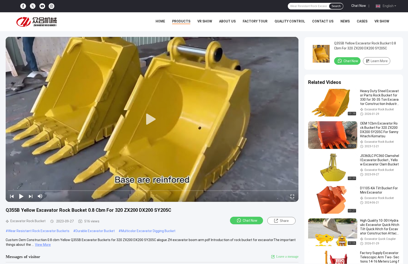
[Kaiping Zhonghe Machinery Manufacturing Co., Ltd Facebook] (23, 6)
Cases (362, 21)
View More (43, 245)
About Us (227, 21)
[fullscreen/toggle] (292, 196)
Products (181, 21)
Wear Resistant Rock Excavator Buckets (38, 231)
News (345, 21)
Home (160, 21)
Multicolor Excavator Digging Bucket (148, 231)
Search (336, 6)
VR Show (204, 21)
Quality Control (290, 21)
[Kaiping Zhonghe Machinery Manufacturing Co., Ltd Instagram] (51, 6)
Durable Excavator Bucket (95, 231)
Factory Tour (255, 21)
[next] (30, 196)
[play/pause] (21, 196)
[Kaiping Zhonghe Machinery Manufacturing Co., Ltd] (38, 22)
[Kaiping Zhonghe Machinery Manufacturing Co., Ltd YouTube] (42, 6)
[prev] (12, 196)
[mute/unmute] (40, 196)
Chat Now (358, 6)
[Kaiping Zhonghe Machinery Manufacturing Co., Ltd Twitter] (32, 6)
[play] (152, 119)
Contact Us (322, 21)
